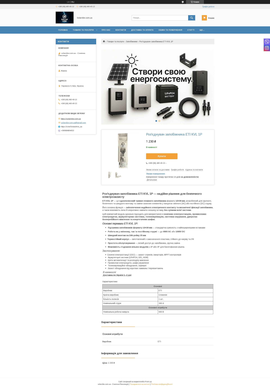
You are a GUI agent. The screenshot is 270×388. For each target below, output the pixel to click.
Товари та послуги (83, 30)
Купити (162, 156)
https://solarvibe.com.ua (71, 119)
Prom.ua (148, 382)
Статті (190, 30)
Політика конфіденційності (161, 384)
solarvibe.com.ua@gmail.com (73, 123)
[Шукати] (191, 17)
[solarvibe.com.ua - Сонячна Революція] (65, 23)
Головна (63, 30)
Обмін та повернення (170, 30)
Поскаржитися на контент (140, 384)
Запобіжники (131, 41)
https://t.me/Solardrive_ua (71, 127)
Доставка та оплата (142, 30)
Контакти (120, 30)
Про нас (106, 30)
